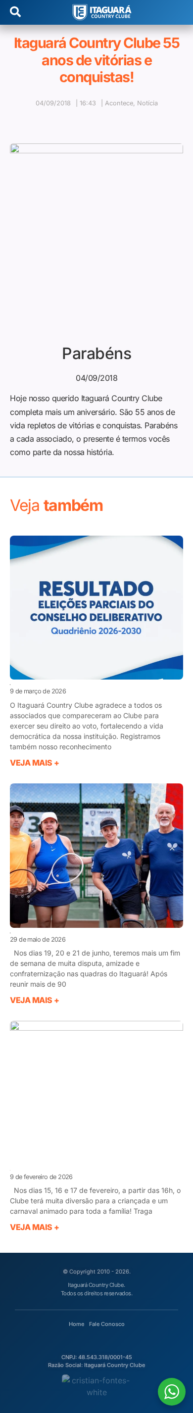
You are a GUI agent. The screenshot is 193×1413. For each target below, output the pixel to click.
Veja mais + (34, 763)
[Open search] (15, 12)
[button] (65, 121)
